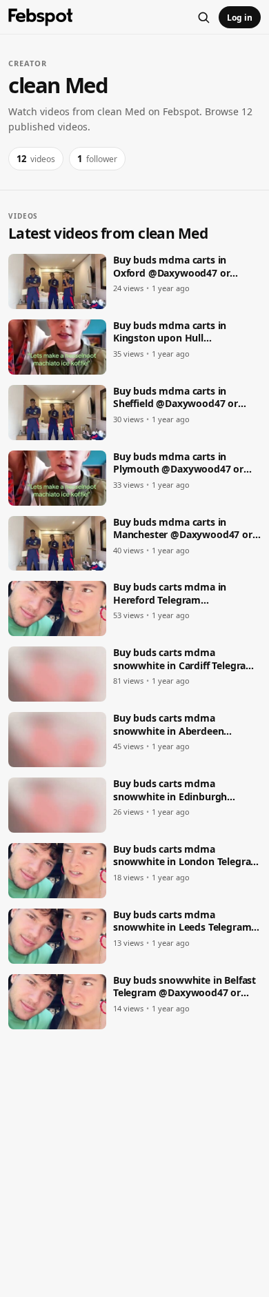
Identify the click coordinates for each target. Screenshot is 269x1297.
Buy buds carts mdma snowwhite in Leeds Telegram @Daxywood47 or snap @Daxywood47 (182, 921)
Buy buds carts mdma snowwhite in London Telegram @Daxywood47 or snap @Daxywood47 (186, 856)
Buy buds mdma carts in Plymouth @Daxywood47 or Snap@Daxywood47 (178, 463)
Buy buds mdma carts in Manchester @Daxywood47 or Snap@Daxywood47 (182, 529)
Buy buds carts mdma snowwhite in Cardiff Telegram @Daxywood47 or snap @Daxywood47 (184, 659)
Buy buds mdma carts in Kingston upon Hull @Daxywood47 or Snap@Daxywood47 (169, 332)
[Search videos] (203, 17)
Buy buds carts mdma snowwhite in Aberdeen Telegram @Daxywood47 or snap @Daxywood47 (177, 724)
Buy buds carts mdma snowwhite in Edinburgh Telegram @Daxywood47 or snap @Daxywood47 (177, 790)
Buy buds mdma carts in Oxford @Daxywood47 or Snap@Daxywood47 (171, 266)
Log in (239, 17)
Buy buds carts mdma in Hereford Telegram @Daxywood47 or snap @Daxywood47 (169, 593)
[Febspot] (40, 17)
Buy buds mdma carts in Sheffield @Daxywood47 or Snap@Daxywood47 (175, 397)
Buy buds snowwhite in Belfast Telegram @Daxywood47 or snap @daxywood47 (184, 987)
